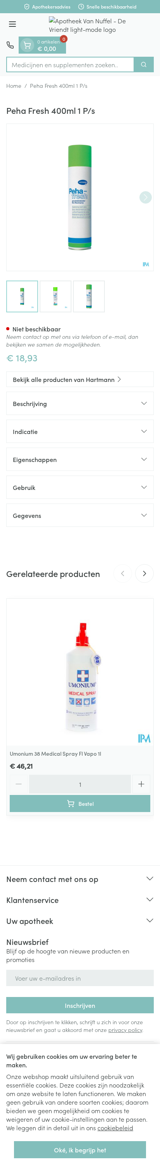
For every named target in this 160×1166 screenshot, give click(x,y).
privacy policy (125, 1030)
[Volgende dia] (144, 573)
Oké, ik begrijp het (80, 1149)
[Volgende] (145, 197)
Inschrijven (80, 1005)
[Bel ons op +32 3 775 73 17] (10, 45)
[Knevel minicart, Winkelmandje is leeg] (27, 45)
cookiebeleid (115, 1127)
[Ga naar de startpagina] (88, 24)
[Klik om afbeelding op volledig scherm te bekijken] (80, 197)
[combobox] (70, 64)
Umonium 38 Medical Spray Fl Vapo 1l (55, 753)
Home (13, 85)
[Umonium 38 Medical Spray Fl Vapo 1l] (80, 672)
